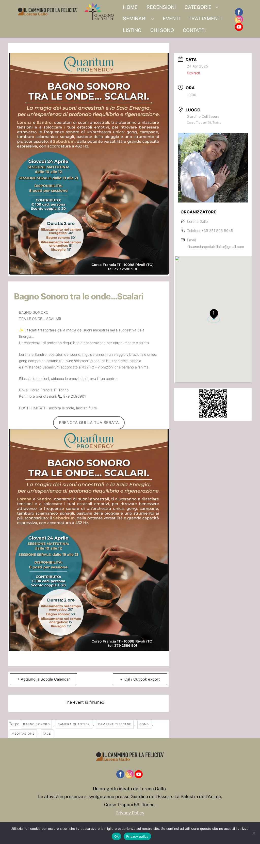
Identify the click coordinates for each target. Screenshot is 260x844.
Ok (116, 836)
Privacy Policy (130, 812)
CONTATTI (194, 30)
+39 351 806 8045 (217, 230)
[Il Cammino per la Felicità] (66, 18)
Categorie (198, 7)
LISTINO (132, 30)
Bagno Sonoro (36, 724)
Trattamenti (205, 18)
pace (47, 733)
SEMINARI (135, 18)
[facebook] (239, 12)
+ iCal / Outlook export (140, 679)
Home (130, 7)
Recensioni (161, 7)
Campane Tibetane (115, 724)
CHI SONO (162, 30)
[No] (253, 833)
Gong (144, 724)
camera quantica (74, 724)
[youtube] (239, 27)
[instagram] (239, 19)
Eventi (171, 18)
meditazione (23, 733)
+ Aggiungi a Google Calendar (43, 679)
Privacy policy (137, 836)
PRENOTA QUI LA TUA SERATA (89, 422)
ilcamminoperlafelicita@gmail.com (216, 246)
